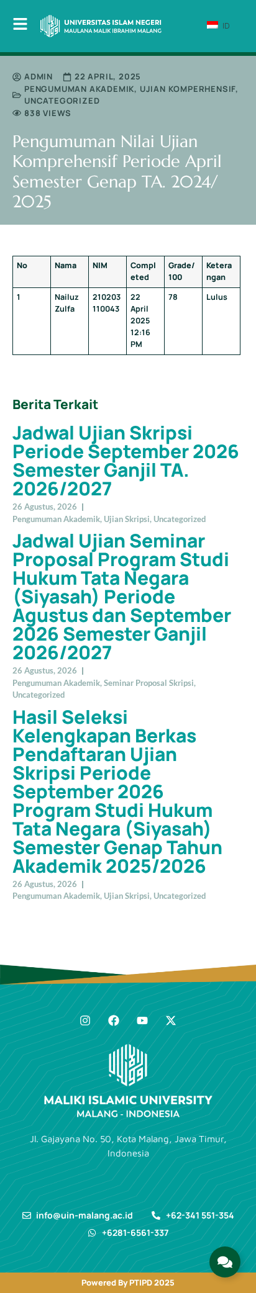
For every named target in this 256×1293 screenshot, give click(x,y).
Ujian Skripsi (127, 519)
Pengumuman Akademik (79, 88)
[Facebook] (114, 1020)
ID (225, 25)
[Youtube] (142, 1020)
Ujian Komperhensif (187, 88)
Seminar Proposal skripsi (149, 683)
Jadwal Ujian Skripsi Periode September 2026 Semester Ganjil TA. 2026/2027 (125, 460)
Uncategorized (61, 100)
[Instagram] (85, 1020)
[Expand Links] (224, 1261)
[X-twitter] (171, 1020)
